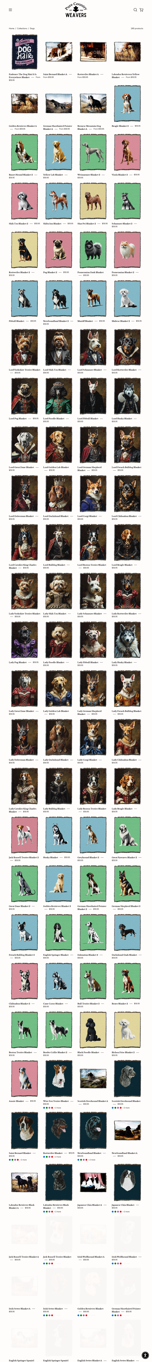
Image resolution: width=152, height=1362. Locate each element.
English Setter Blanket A (89, 1360)
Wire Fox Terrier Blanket (56, 1101)
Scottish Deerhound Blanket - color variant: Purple (118, 1108)
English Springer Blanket (56, 955)
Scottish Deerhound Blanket (126, 1101)
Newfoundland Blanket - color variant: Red (86, 1160)
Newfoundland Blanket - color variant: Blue (78, 1160)
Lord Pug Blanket (18, 418)
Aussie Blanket (16, 1101)
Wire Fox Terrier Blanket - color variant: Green (47, 1108)
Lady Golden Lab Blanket (56, 711)
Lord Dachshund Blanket (55, 516)
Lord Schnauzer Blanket (89, 370)
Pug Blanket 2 (50, 272)
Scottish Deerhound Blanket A (92, 1101)
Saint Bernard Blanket (20, 1153)
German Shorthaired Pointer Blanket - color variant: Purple (118, 1315)
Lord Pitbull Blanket (87, 418)
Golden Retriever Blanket (90, 1308)
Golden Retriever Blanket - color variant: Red (86, 1315)
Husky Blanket (50, 857)
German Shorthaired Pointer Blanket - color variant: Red (121, 1315)
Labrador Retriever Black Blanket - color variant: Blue (44, 1212)
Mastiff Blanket (85, 321)
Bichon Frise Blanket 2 (123, 1052)
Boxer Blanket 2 (120, 1003)
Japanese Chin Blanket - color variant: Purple (118, 1212)
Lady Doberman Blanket (21, 760)
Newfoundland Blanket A (124, 1153)
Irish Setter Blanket (53, 1308)
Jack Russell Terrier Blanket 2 (24, 857)
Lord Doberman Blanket (21, 516)
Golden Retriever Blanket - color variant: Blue (78, 1315)
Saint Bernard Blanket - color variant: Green (12, 1160)
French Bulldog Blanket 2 (22, 955)
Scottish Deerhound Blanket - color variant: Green (115, 1108)
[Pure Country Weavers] (76, 9)
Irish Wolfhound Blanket (124, 1257)
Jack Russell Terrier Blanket (57, 1257)
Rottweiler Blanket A (88, 74)
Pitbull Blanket (16, 321)
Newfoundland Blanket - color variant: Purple (84, 1160)
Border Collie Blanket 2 (55, 1052)
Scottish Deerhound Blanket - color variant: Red (121, 1108)
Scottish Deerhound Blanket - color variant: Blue (113, 1108)
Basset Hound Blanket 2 (21, 175)
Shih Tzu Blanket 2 (18, 223)
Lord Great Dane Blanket (21, 467)
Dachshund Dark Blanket (124, 955)
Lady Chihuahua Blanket (124, 760)
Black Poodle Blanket (88, 1052)
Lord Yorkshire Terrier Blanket (24, 370)
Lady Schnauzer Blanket (89, 613)
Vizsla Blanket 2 (120, 175)
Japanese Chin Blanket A (89, 1205)
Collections (22, 28)
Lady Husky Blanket (122, 662)
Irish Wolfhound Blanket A (90, 1257)
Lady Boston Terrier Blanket (91, 809)
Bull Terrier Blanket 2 (88, 1003)
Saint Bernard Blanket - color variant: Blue (10, 1160)
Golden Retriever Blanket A (23, 126)
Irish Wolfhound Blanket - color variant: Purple (118, 1263)
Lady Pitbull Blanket (87, 662)
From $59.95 (48, 77)
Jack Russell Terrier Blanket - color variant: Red (52, 1263)
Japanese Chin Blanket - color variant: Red (121, 1212)
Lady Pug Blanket (18, 662)
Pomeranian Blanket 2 (123, 272)
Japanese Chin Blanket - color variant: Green (115, 1212)
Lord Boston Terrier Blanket (91, 565)
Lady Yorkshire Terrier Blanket (24, 613)
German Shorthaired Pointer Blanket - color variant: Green (115, 1315)
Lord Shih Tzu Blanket (54, 370)
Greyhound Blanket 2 (88, 857)
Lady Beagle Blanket (122, 809)
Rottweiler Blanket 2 (19, 272)
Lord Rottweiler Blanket (124, 370)
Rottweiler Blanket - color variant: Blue (44, 1157)
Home (11, 28)
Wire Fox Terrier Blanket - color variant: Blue (44, 1108)
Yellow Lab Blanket (53, 175)
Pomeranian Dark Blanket (90, 272)
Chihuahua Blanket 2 (19, 1003)
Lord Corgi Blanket (87, 516)
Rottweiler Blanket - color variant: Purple (49, 1157)
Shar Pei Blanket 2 (86, 223)
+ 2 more (57, 1108)
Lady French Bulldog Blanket (126, 711)
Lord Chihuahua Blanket (124, 516)
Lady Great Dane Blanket (21, 711)
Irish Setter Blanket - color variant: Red (52, 1315)
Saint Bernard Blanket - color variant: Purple (15, 1160)
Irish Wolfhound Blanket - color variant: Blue (113, 1263)
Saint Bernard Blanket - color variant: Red (18, 1160)
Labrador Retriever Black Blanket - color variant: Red (52, 1212)
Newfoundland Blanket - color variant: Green (81, 1160)
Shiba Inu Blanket (52, 223)
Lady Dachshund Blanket (55, 760)
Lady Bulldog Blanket (54, 809)
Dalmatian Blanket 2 (87, 955)
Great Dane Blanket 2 (19, 906)
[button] (135, 10)
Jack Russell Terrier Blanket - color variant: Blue (44, 1263)
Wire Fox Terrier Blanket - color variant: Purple (49, 1108)
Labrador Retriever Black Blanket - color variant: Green (47, 1212)
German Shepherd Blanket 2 (126, 906)
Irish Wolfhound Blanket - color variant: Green (115, 1263)
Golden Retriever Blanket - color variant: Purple (84, 1315)
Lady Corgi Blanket (87, 760)
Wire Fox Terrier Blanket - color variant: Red (52, 1108)
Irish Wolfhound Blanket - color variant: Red (121, 1263)
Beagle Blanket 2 (120, 126)
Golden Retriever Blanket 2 (57, 906)
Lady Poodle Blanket (53, 662)
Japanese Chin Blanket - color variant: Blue (113, 1212)
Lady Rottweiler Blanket (124, 613)
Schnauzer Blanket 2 (122, 223)
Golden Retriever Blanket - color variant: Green (81, 1315)
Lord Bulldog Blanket (54, 565)
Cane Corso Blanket (53, 1003)
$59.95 (137, 126)
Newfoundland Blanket (89, 1153)
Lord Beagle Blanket (122, 565)
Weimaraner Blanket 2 (88, 175)
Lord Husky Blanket (122, 418)
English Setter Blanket (123, 1360)
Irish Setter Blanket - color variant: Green (47, 1315)
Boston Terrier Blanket (20, 1052)
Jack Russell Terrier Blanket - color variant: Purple (49, 1263)
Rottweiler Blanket (52, 1153)
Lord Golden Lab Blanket (56, 467)
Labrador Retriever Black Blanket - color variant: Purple (49, 1212)
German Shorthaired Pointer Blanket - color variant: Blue (113, 1315)
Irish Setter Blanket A (19, 1308)
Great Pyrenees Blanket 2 (124, 857)
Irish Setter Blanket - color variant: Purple (49, 1315)
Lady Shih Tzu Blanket (54, 613)
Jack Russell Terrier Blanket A (24, 1257)
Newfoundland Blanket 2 (56, 321)
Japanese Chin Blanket (123, 1205)
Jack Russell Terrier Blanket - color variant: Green (47, 1263)
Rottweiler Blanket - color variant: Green (47, 1157)
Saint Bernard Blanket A (55, 74)
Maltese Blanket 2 (121, 321)
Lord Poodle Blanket (53, 418)
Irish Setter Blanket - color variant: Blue (44, 1315)
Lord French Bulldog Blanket (126, 467)
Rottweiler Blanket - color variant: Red (52, 1157)
